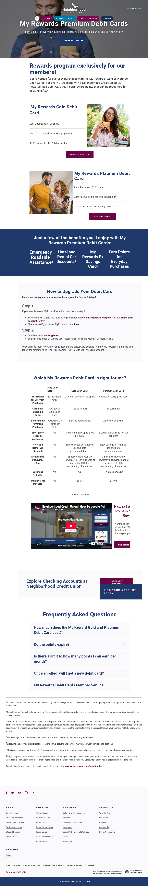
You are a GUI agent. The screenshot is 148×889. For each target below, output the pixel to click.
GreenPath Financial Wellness (76, 832)
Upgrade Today (73, 40)
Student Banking (13, 832)
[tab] (79, 630)
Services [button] (70, 807)
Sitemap (90, 866)
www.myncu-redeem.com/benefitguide (82, 766)
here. (77, 324)
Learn (8, 855)
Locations (103, 817)
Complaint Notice (53, 866)
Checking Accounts (14, 817)
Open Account (12, 813)
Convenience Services (72, 822)
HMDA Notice (13, 866)
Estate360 (67, 841)
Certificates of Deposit (16, 822)
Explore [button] (12, 849)
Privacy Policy (31, 866)
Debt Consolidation (44, 836)
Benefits (66, 817)
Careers (102, 822)
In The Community (107, 832)
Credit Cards (41, 832)
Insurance (67, 827)
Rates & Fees (12, 836)
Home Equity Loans (44, 827)
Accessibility (75, 866)
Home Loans (41, 822)
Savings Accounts (14, 827)
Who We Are (104, 813)
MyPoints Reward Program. (96, 317)
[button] (79, 630)
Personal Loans (43, 817)
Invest (65, 836)
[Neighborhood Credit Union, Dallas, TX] (74, 7)
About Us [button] (106, 807)
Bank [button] (10, 807)
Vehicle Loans (42, 813)
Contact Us (104, 827)
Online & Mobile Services (74, 813)
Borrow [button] (42, 807)
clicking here (51, 335)
